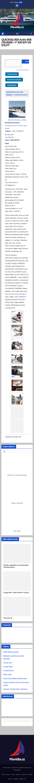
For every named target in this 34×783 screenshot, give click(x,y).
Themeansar (16, 763)
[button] (31, 34)
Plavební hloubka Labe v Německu (15, 682)
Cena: (7, 140)
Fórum (13, 768)
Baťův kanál (7, 668)
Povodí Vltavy (8, 660)
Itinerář (18, 768)
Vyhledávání (11, 85)
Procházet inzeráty (14, 80)
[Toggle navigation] (17, 33)
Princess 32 (8, 611)
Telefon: (8, 131)
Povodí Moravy (8, 664)
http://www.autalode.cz (18, 294)
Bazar (8, 768)
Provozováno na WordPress (11, 761)
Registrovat (22, 772)
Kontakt (30, 768)
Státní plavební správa (11, 645)
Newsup (27, 761)
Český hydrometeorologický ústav (15, 672)
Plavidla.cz (17, 27)
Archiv (10, 772)
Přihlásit (15, 772)
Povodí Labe (7, 656)
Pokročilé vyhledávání (23, 70)
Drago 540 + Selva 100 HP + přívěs (16, 586)
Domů (3, 768)
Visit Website (9, 137)
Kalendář (24, 768)
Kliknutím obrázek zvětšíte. (17, 120)
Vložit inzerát (12, 74)
